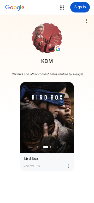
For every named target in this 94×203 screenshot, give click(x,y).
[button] (62, 7)
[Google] (15, 8)
